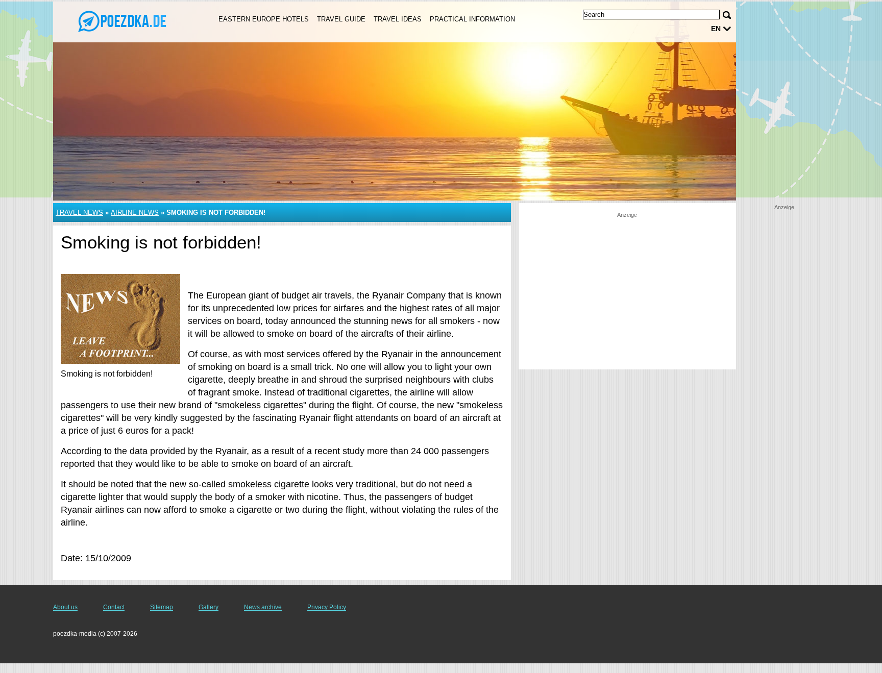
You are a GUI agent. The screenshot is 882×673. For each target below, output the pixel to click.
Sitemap (161, 607)
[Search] (727, 15)
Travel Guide (341, 19)
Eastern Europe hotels (263, 19)
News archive (263, 607)
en (716, 28)
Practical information (472, 19)
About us (65, 607)
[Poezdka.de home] (123, 21)
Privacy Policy (326, 607)
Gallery (208, 607)
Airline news (135, 212)
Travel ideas (398, 19)
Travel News (79, 212)
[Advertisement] (627, 290)
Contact (114, 607)
